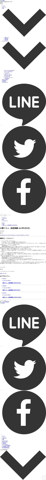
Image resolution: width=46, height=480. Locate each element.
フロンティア (7, 73)
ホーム (3, 5)
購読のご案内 (5, 79)
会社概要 (4, 80)
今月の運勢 (6, 78)
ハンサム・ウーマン (8, 77)
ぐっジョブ (6, 72)
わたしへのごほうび (8, 71)
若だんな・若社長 (8, 75)
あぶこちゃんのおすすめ (9, 70)
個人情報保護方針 (5, 447)
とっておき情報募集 (6, 445)
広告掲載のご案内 (5, 446)
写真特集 (6, 38)
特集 (3, 8)
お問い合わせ (5, 82)
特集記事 (6, 39)
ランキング (4, 218)
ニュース (4, 6)
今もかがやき (7, 76)
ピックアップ (5, 220)
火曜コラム (6, 37)
